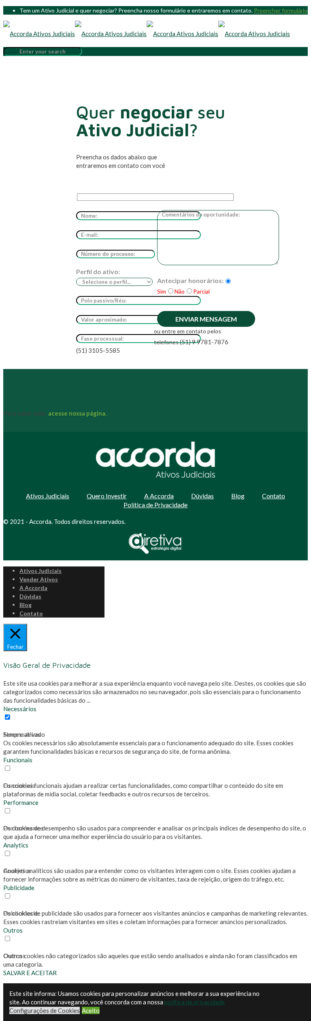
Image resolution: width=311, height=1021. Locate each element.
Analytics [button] (15, 845)
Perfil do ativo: (98, 271)
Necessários (21, 734)
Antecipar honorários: (190, 280)
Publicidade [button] (18, 887)
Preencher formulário (280, 10)
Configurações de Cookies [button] (44, 1010)
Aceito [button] (91, 1010)
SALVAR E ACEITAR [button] (30, 972)
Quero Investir (107, 496)
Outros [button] (13, 930)
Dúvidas (202, 496)
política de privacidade (194, 1002)
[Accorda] (146, 33)
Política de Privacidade (155, 504)
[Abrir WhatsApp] (291, 1000)
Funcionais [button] (17, 760)
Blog (238, 496)
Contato (273, 496)
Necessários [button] (19, 708)
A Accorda (159, 496)
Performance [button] (20, 802)
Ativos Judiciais (47, 496)
